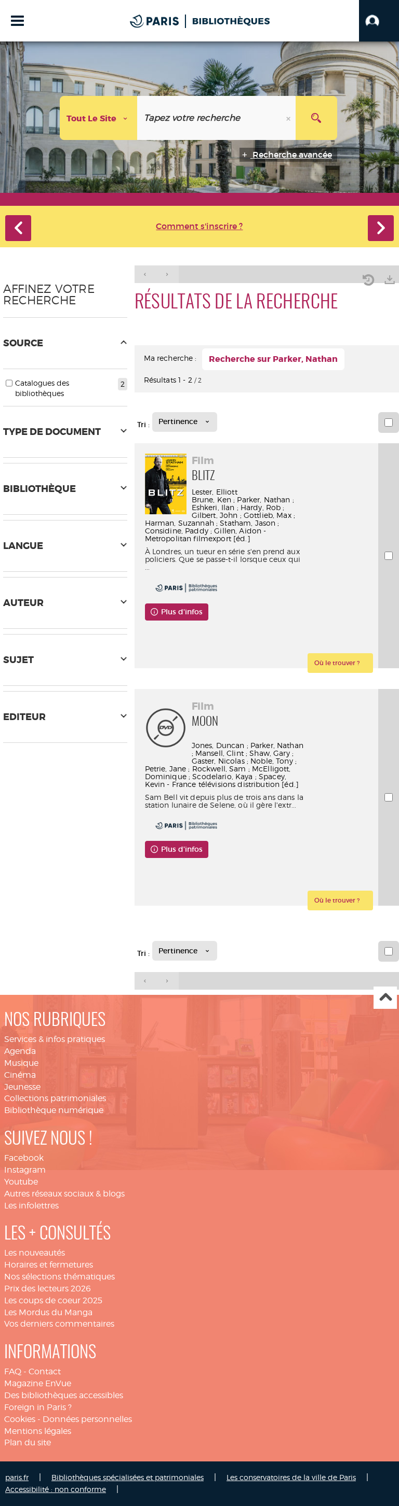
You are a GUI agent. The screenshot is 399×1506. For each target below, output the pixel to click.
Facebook (24, 1158)
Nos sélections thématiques (59, 1277)
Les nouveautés (34, 1253)
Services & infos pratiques (54, 1039)
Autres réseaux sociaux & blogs (64, 1194)
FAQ (12, 1371)
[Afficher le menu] (17, 20)
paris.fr (17, 1477)
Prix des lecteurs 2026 (47, 1288)
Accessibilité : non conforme (55, 1489)
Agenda (20, 1051)
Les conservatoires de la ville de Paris (291, 1477)
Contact (45, 1371)
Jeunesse (22, 1087)
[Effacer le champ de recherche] (289, 118)
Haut (385, 998)
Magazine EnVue (37, 1383)
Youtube (21, 1182)
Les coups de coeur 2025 (53, 1300)
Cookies (19, 1419)
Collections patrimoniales (55, 1098)
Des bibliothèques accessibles (63, 1395)
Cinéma (20, 1075)
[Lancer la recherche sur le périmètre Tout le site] (316, 118)
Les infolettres (31, 1206)
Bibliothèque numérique (53, 1110)
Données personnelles (87, 1419)
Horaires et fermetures (48, 1265)
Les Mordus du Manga (48, 1312)
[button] (379, 20)
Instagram (25, 1170)
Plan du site (27, 1442)
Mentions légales (37, 1431)
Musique (21, 1063)
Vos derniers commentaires (59, 1324)
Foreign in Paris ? (38, 1407)
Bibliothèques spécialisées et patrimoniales (127, 1477)
